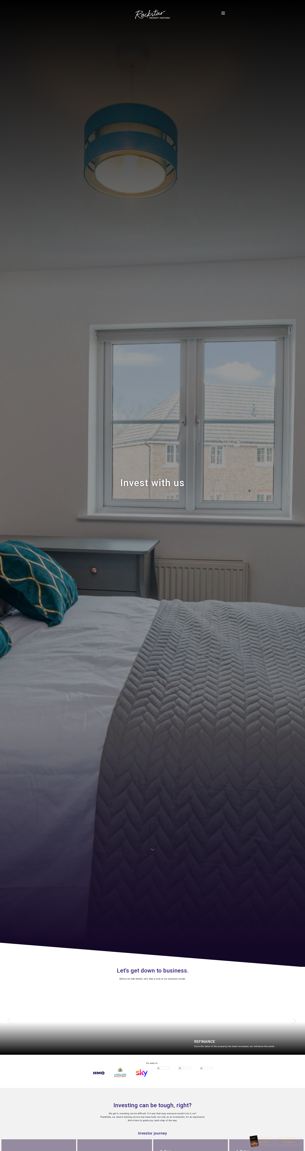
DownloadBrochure (264, 1141)
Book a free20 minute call (289, 1141)
